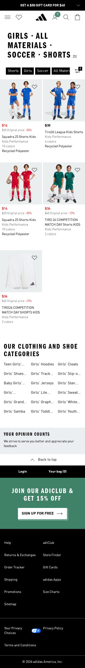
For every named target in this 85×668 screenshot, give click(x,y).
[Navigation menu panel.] (7, 17)
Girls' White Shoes (67, 402)
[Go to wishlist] (19, 17)
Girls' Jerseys (42, 383)
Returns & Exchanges (20, 555)
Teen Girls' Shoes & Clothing (12, 365)
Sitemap (10, 604)
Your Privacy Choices (13, 631)
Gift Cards (50, 567)
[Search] (66, 17)
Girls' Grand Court (14, 402)
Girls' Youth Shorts (67, 412)
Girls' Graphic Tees (42, 402)
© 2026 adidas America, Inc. (42, 662)
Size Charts (51, 592)
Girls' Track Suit (40, 374)
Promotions (12, 592)
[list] (35, 71)
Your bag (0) (58, 471)
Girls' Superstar (12, 393)
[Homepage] (41, 19)
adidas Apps (52, 579)
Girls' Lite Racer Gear (40, 393)
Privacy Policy (53, 628)
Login (22, 471)
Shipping (10, 579)
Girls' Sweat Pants (68, 393)
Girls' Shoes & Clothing (14, 374)
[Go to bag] (77, 17)
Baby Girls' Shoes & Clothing (13, 383)
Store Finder (52, 555)
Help (7, 543)
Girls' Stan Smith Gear (67, 383)
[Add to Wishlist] (34, 87)
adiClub (48, 543)
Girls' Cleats (68, 364)
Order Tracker (14, 567)
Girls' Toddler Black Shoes (42, 412)
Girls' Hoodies (42, 364)
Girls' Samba (14, 412)
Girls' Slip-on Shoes (69, 374)
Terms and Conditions (20, 645)
